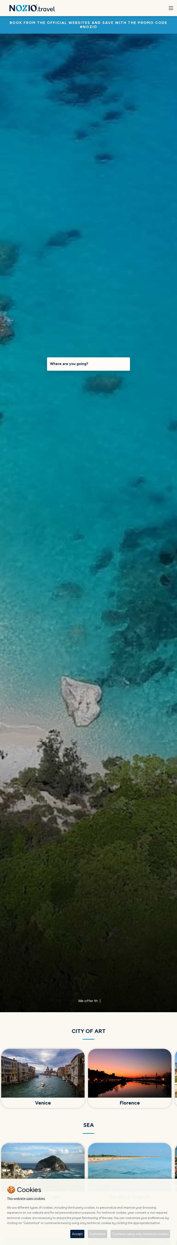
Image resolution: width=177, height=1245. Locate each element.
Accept (77, 1234)
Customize (97, 1234)
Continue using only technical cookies (140, 1234)
